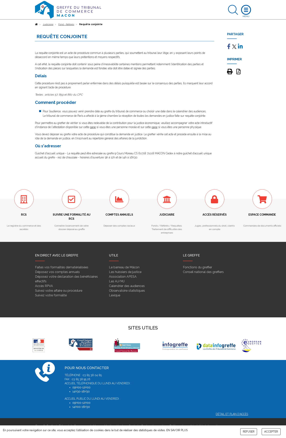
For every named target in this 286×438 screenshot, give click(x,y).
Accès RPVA (44, 286)
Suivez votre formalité (51, 295)
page (93, 127)
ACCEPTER (271, 431)
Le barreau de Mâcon (124, 267)
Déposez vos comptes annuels (57, 272)
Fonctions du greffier (197, 267)
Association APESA (123, 276)
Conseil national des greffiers (203, 272)
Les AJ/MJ (117, 281)
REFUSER (248, 431)
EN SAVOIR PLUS (177, 430)
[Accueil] (36, 24)
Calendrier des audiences (127, 286)
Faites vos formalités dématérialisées (61, 267)
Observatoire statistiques (127, 290)
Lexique (114, 295)
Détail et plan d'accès (232, 414)
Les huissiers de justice (125, 272)
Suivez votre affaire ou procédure (58, 290)
